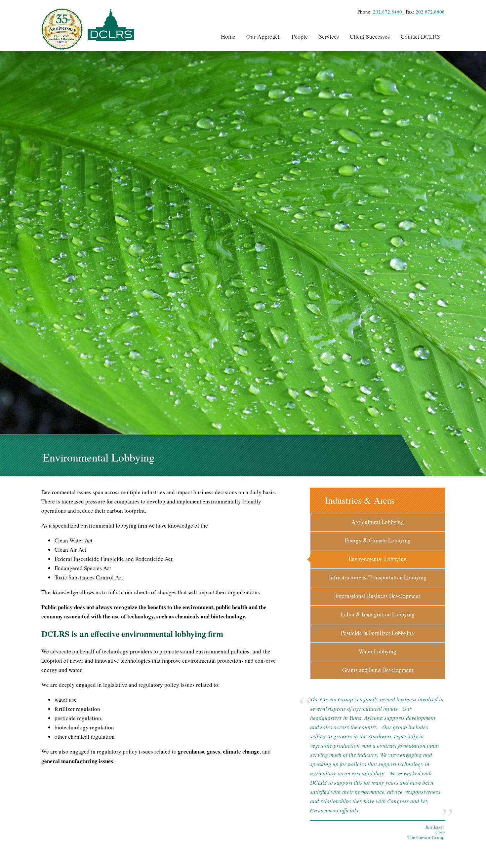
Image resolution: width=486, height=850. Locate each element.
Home (228, 36)
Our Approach (263, 36)
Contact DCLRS (420, 36)
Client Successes (370, 36)
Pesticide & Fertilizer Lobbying (377, 633)
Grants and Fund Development (377, 670)
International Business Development (377, 596)
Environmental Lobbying (377, 559)
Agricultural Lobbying (377, 522)
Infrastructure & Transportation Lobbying (377, 577)
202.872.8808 (430, 11)
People (300, 36)
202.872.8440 (387, 11)
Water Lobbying (377, 651)
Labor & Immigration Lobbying (378, 614)
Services (329, 36)
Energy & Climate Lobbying (378, 540)
